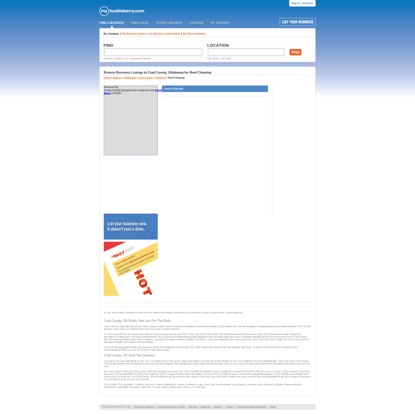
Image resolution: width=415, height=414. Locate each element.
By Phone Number (194, 33)
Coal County (146, 77)
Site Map (193, 406)
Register (308, 3)
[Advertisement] (131, 184)
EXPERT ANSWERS (169, 22)
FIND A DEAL (140, 22)
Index (273, 406)
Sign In (295, 3)
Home (107, 77)
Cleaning (160, 77)
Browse (117, 77)
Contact (229, 406)
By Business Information (164, 33)
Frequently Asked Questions (252, 406)
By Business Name (134, 33)
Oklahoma (130, 77)
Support (218, 406)
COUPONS (197, 22)
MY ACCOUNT (220, 22)
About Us (206, 406)
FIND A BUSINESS (111, 22)
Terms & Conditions (144, 406)
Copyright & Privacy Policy (171, 406)
